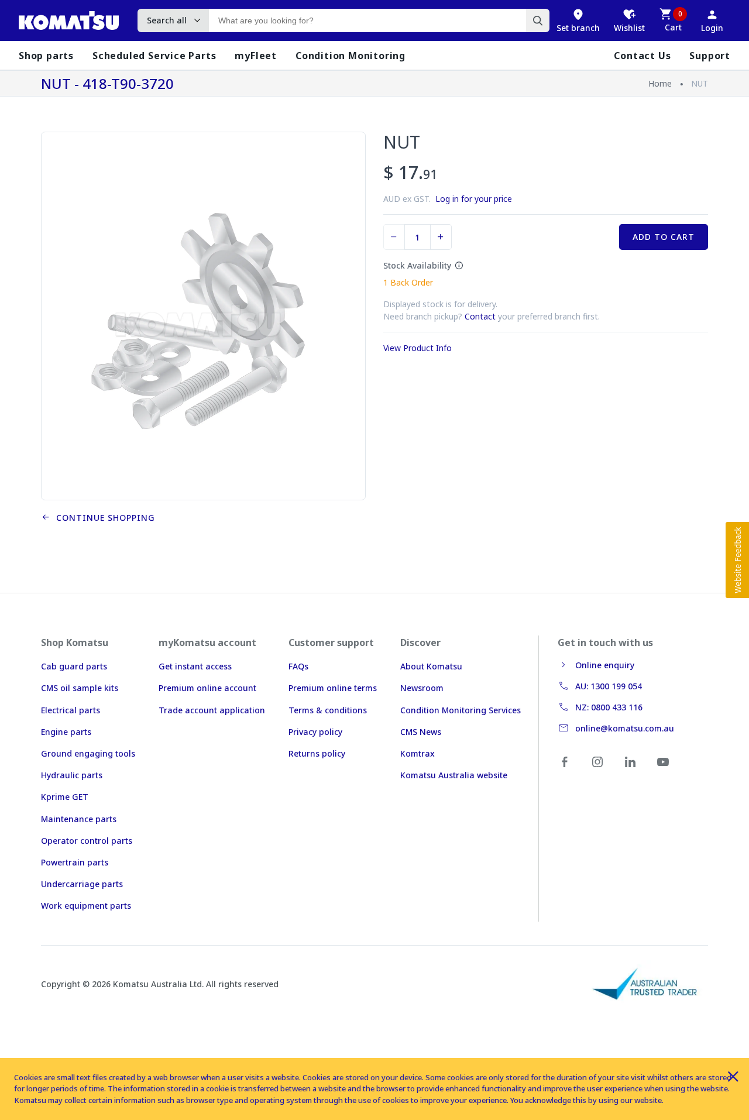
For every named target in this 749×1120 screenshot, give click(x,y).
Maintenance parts (78, 818)
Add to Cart (664, 236)
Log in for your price (473, 198)
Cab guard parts (74, 666)
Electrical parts (70, 710)
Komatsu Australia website (453, 775)
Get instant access (195, 666)
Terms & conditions (327, 710)
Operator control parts (86, 840)
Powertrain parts (74, 862)
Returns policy (316, 753)
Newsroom (422, 687)
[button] (737, 560)
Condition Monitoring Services (460, 710)
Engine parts (66, 731)
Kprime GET (64, 796)
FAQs (298, 666)
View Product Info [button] (417, 347)
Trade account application (212, 710)
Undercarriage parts (82, 883)
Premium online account (207, 687)
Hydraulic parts (71, 775)
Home (660, 83)
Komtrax (417, 753)
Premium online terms (332, 687)
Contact (480, 316)
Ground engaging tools (88, 753)
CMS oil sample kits (79, 687)
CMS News (420, 731)
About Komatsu (431, 666)
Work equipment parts (86, 905)
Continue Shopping (102, 517)
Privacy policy (315, 731)
